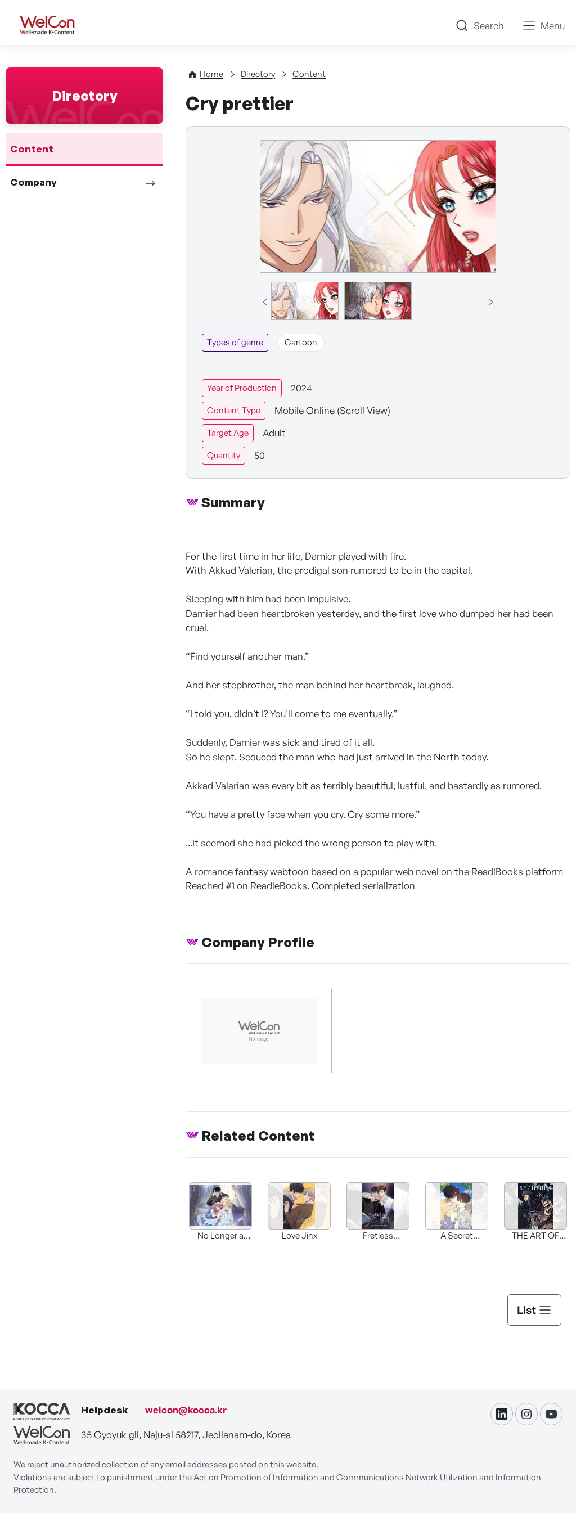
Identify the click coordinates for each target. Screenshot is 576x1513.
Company (33, 182)
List (526, 1310)
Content (31, 149)
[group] (305, 301)
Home (211, 74)
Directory (258, 74)
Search (489, 25)
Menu (553, 25)
